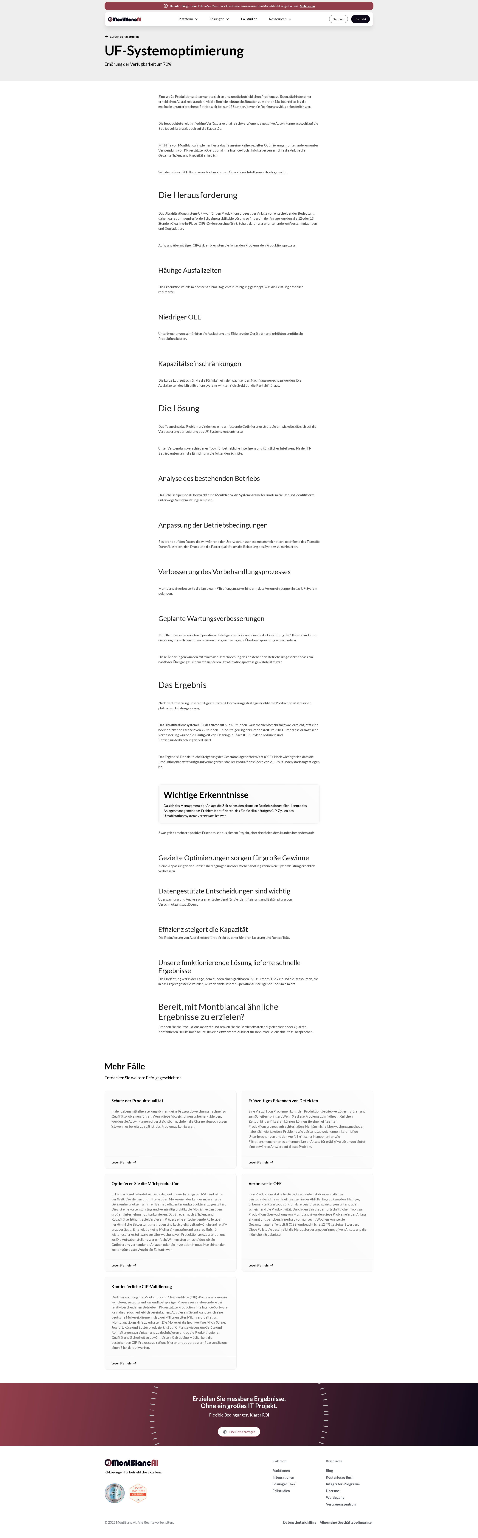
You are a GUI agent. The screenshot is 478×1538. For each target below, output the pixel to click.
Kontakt (360, 19)
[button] (188, 19)
